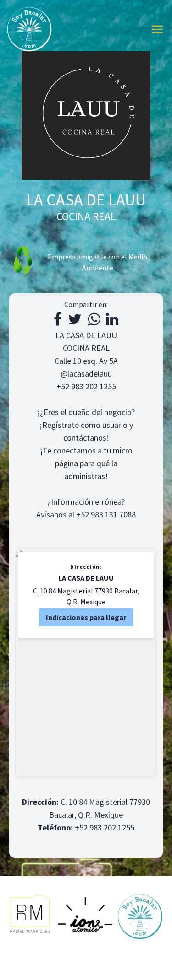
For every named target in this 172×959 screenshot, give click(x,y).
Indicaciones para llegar (86, 617)
